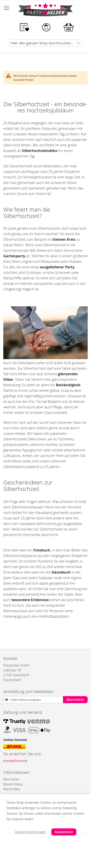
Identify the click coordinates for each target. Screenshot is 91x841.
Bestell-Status (13, 784)
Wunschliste (11, 789)
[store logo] (45, 10)
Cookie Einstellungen (30, 832)
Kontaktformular (15, 761)
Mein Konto (11, 779)
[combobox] (45, 43)
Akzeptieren (64, 832)
